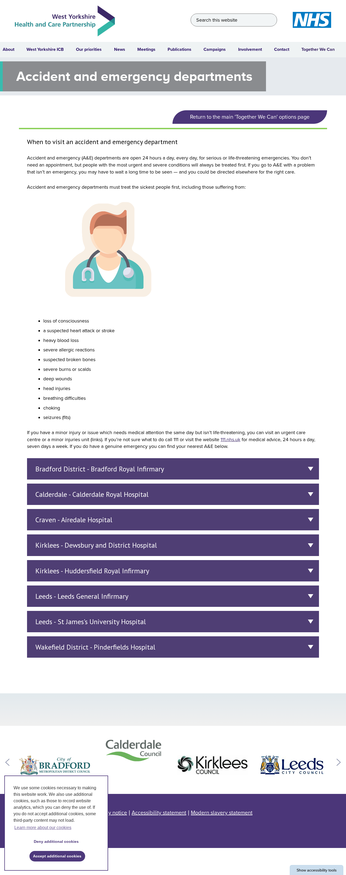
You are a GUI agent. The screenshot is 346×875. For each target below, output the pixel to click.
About (8, 49)
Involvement (250, 49)
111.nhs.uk (230, 440)
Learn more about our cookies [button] (42, 827)
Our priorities (89, 49)
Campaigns (215, 49)
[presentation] (7, 762)
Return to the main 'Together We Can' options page (250, 117)
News (119, 49)
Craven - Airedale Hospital (73, 519)
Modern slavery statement (221, 813)
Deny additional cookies (54, 841)
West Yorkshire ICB (45, 49)
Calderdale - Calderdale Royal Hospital (91, 494)
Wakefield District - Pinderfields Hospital (95, 647)
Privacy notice (110, 813)
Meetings (146, 49)
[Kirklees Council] (212, 764)
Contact (281, 49)
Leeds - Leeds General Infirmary (81, 596)
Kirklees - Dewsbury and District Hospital (96, 545)
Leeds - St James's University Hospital (90, 621)
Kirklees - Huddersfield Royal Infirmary (92, 570)
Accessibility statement (159, 813)
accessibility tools (317, 870)
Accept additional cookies (55, 856)
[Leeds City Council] (291, 764)
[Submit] (271, 20)
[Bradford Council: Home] (54, 764)
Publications (179, 49)
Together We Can (318, 49)
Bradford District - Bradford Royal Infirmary (99, 468)
